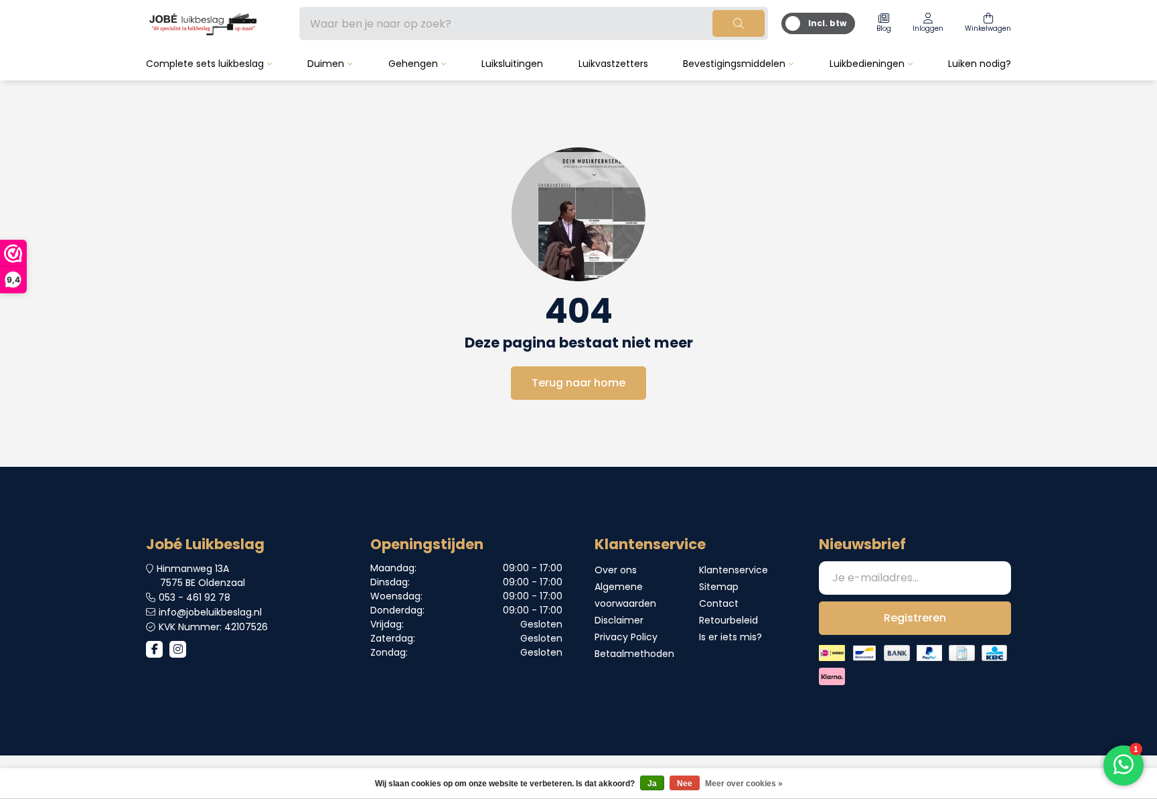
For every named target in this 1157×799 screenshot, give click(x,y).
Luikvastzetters (613, 63)
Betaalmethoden (634, 653)
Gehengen (413, 63)
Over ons (616, 570)
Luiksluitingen (512, 63)
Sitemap (719, 586)
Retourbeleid (728, 620)
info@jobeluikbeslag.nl (210, 612)
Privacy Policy (626, 637)
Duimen (325, 63)
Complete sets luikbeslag (205, 63)
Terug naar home (578, 382)
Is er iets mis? (730, 637)
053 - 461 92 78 (194, 597)
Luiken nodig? (979, 63)
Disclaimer (619, 620)
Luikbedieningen (867, 63)
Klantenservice (733, 570)
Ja (652, 783)
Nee (684, 783)
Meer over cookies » (744, 783)
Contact (719, 603)
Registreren (915, 618)
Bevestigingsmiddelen (734, 63)
